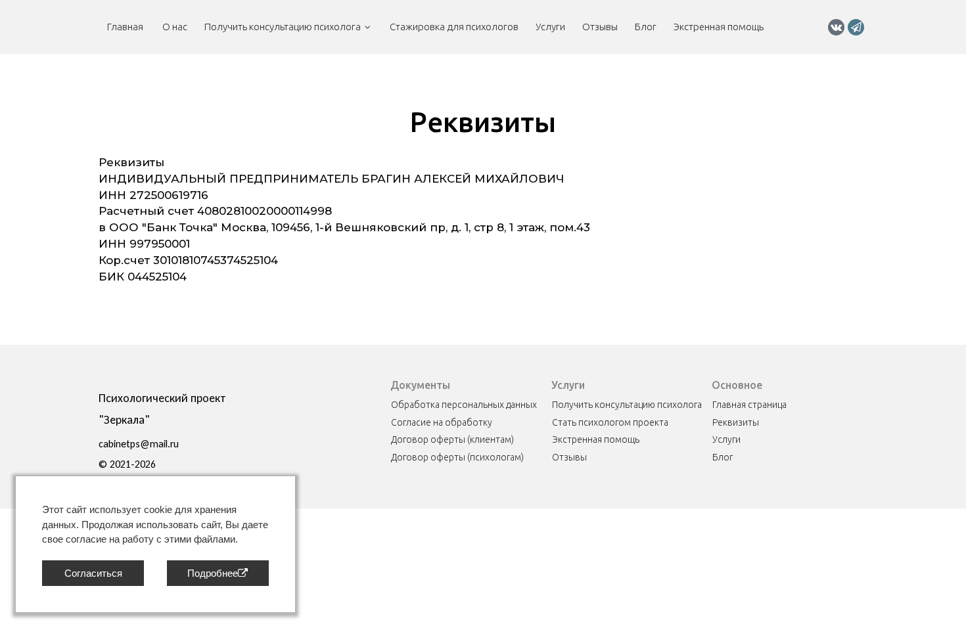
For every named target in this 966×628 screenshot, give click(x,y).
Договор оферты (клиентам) (452, 439)
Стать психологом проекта (610, 422)
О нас (174, 26)
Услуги (550, 26)
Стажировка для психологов (453, 26)
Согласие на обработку (441, 422)
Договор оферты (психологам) (457, 457)
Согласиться (93, 573)
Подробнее (212, 573)
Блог (645, 26)
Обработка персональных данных (464, 404)
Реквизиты (735, 422)
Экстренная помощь (719, 26)
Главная (126, 26)
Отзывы (600, 26)
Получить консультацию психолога (282, 26)
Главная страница (749, 404)
